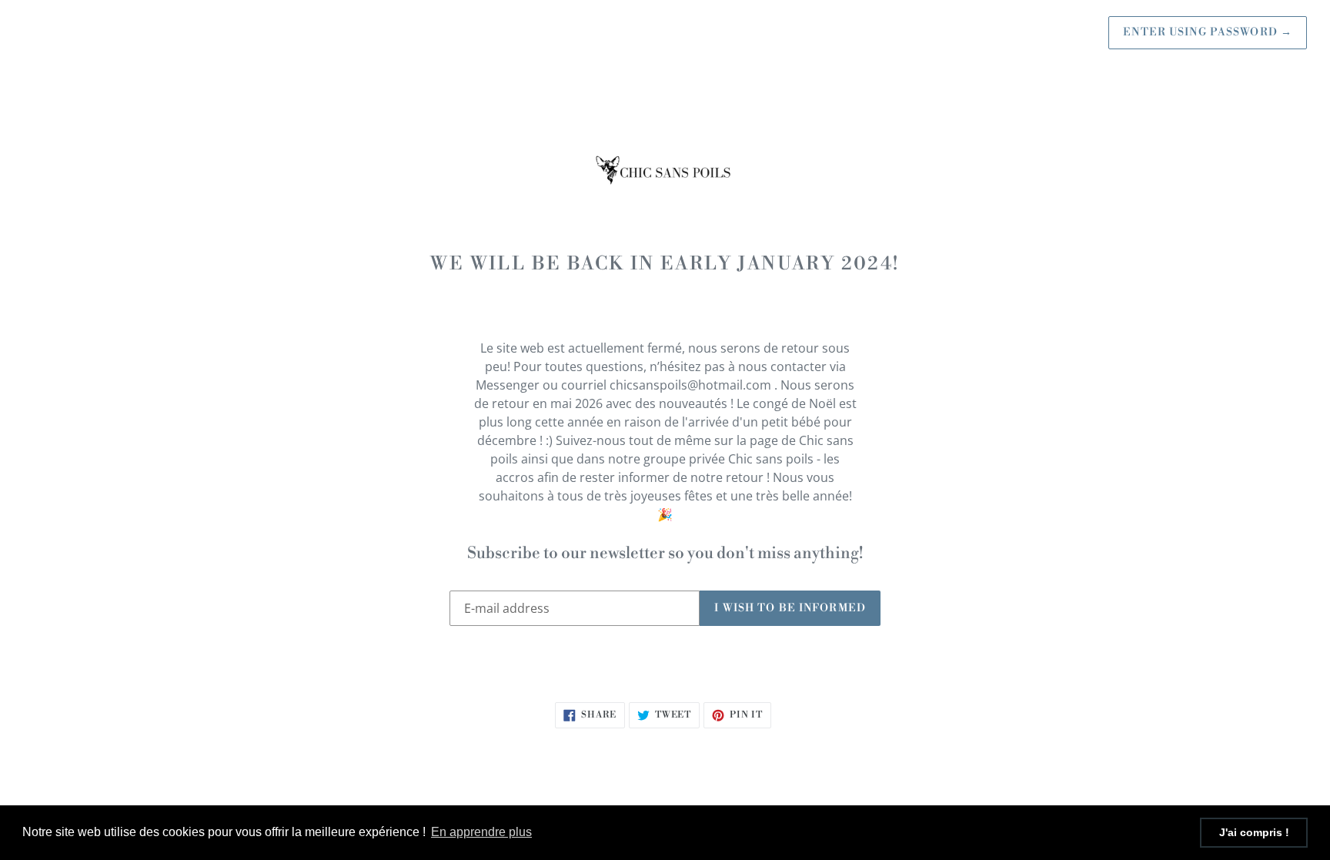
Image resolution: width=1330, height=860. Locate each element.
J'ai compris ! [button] (1254, 832)
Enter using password (1207, 32)
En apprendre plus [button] (481, 831)
